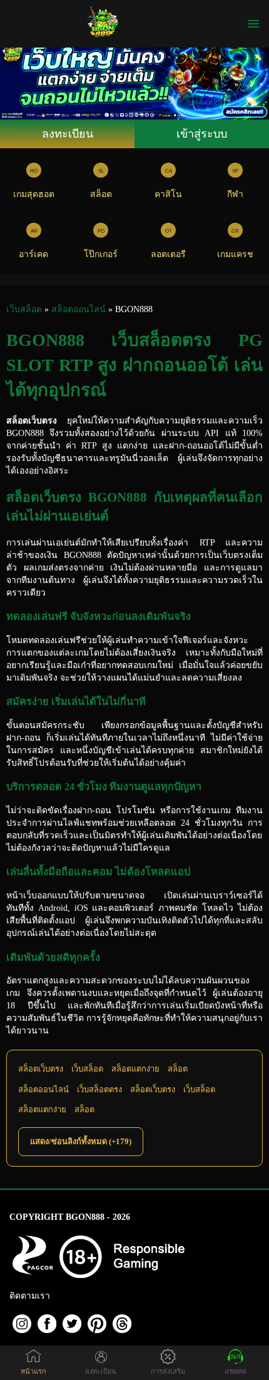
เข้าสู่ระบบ (201, 134)
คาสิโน (168, 194)
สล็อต (101, 194)
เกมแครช (235, 254)
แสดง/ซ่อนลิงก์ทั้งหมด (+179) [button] (80, 1141)
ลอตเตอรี (168, 254)
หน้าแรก (33, 1371)
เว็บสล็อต (87, 1068)
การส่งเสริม (168, 1371)
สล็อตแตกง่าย (135, 1068)
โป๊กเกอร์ (101, 254)
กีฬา (235, 194)
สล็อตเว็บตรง (40, 1068)
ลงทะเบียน (67, 134)
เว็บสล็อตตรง (99, 1089)
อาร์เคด (33, 254)
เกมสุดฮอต (33, 194)
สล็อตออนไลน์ (43, 1089)
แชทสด (235, 1371)
